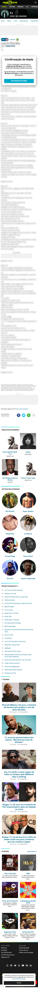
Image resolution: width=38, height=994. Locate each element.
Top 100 (12, 7)
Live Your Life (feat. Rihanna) (14, 590)
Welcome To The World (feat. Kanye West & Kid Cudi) (19, 631)
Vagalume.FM (31, 851)
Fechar (19, 982)
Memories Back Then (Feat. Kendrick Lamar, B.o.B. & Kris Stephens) (18, 656)
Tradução (12, 39)
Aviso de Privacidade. (19, 979)
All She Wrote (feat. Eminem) (13, 670)
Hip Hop (12, 16)
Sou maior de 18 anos (19, 81)
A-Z (27, 7)
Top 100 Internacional (7, 955)
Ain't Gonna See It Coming (13, 623)
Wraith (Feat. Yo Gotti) (11, 613)
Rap (17, 16)
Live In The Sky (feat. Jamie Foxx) (15, 641)
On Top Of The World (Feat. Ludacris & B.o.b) (18, 603)
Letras (3, 21)
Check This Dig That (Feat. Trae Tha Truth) (18, 660)
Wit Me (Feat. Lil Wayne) (12, 620)
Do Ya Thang (8, 610)
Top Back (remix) (10, 600)
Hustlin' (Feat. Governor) (12, 663)
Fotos (15, 21)
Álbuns (9, 21)
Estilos (20, 7)
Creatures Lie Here (10, 673)
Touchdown (8, 638)
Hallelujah (8, 648)
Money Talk (8, 616)
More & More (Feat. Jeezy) (13, 651)
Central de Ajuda (24, 948)
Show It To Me (9, 635)
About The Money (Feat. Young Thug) (16, 597)
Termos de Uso (23, 950)
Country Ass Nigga (12, 666)
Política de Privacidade (26, 952)
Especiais (4, 948)
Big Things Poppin (10, 626)
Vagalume (9, 2)
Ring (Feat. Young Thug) (12, 645)
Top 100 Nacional (6, 952)
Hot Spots (4, 950)
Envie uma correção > (22, 409)
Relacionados (24, 21)
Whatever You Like (10, 593)
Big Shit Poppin (9, 607)
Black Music (22, 16)
